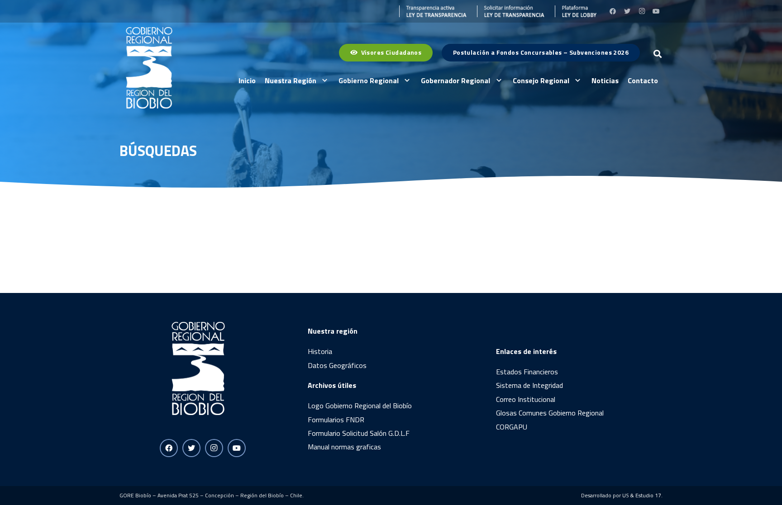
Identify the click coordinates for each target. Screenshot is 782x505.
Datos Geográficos (337, 365)
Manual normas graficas (344, 446)
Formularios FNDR (336, 419)
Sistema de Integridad (529, 385)
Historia (320, 351)
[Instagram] (641, 11)
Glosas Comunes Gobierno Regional (550, 412)
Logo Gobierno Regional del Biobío (360, 405)
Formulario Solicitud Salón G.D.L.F (359, 433)
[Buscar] (657, 54)
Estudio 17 (648, 495)
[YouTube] (656, 11)
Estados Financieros (527, 371)
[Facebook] (612, 11)
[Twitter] (627, 11)
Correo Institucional (525, 399)
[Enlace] (433, 11)
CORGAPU (511, 426)
